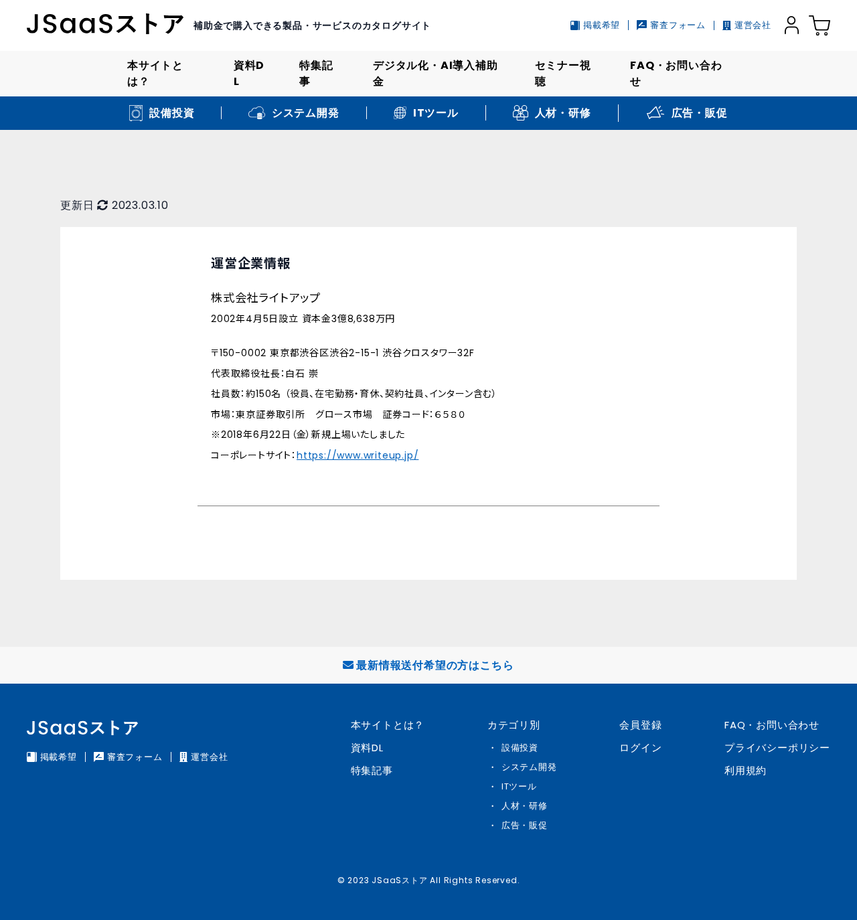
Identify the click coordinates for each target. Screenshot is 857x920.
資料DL (249, 73)
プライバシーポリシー (777, 748)
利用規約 (745, 770)
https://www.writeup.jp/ (357, 455)
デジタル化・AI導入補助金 (435, 73)
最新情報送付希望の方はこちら (435, 665)
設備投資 (519, 747)
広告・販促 (524, 825)
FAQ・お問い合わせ (676, 73)
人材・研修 (524, 805)
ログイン (640, 748)
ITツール (519, 786)
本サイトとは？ (155, 73)
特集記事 (316, 73)
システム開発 (529, 767)
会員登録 (640, 725)
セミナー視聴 (563, 73)
